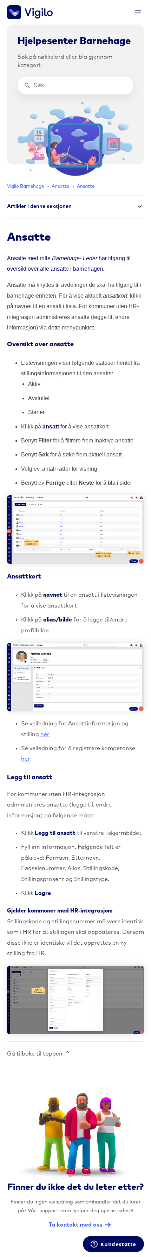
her (45, 734)
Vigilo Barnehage (25, 186)
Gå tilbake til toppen (35, 1054)
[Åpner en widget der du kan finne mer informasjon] (113, 1245)
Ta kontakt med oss (75, 1225)
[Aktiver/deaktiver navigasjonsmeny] (138, 12)
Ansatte (60, 186)
